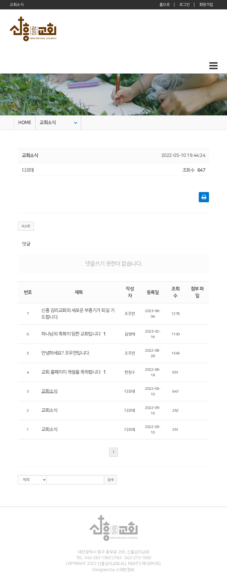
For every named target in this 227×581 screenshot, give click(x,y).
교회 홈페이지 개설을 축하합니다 (70, 372)
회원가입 (206, 4)
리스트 (26, 226)
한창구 (130, 372)
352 (175, 410)
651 (175, 372)
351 (175, 429)
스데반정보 (125, 569)
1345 (175, 353)
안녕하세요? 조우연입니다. (65, 353)
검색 (110, 480)
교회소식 (48, 122)
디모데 (130, 391)
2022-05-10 (152, 391)
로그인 (184, 4)
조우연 (130, 314)
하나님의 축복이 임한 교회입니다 (70, 333)
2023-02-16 (152, 334)
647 (175, 391)
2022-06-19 (152, 372)
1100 (175, 334)
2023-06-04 (152, 314)
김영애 (130, 334)
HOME (24, 122)
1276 (175, 314)
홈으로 (164, 4)
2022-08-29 (152, 353)
